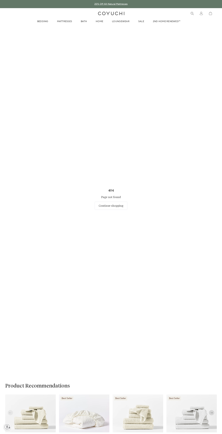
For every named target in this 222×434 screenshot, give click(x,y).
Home (99, 21)
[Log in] (201, 13)
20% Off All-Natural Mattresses (111, 4)
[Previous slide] (10, 412)
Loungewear (121, 21)
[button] (210, 13)
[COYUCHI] (111, 13)
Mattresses (64, 21)
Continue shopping (111, 205)
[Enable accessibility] (7, 427)
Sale (141, 21)
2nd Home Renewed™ (166, 21)
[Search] (192, 13)
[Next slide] (211, 412)
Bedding (42, 21)
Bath (84, 21)
